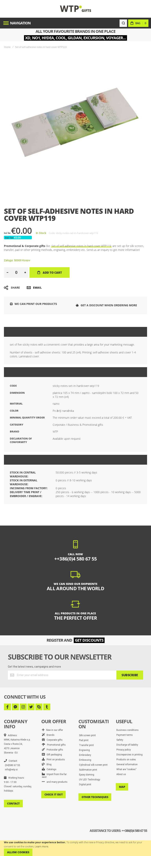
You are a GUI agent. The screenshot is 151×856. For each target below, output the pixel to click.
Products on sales (126, 759)
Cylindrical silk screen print (93, 764)
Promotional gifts (55, 744)
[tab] (75, 332)
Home (7, 47)
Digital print (85, 784)
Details (20, 332)
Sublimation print (88, 769)
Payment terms (124, 735)
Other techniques (95, 797)
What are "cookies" (126, 769)
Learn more (41, 846)
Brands (49, 735)
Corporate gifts (54, 740)
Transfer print (86, 745)
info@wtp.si (11, 769)
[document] (75, 848)
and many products (56, 782)
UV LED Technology (89, 779)
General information (127, 764)
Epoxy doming (86, 774)
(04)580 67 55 (12, 765)
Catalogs (50, 769)
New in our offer (53, 730)
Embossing (85, 760)
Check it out (53, 794)
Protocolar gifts (54, 749)
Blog (48, 764)
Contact (13, 803)
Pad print (83, 740)
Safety (119, 740)
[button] (7, 272)
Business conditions (127, 730)
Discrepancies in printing (129, 754)
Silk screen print (87, 735)
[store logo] (75, 8)
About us (121, 774)
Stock (19, 460)
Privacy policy (123, 749)
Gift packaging (53, 754)
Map (122, 787)
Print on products (55, 759)
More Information (30, 372)
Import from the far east (54, 775)
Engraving (84, 750)
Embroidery (85, 755)
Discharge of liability (127, 744)
